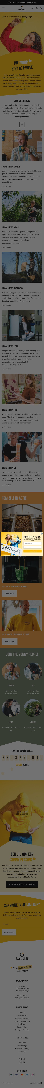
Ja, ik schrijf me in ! (32, 551)
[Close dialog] (41, 533)
